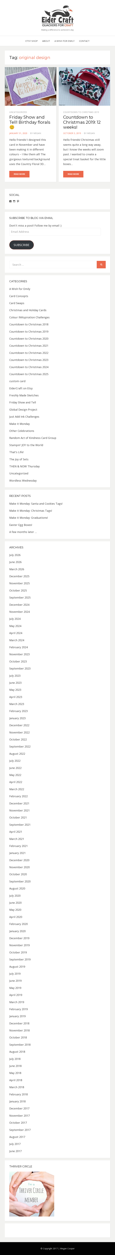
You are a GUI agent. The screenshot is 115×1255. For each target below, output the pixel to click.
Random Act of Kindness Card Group (32, 438)
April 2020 (15, 917)
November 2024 (19, 611)
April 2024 (15, 633)
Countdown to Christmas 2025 (28, 374)
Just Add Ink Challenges (24, 416)
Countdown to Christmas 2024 (28, 367)
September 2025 (20, 597)
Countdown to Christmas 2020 (28, 338)
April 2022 (15, 782)
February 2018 (18, 1094)
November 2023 (19, 654)
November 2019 (19, 945)
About (46, 40)
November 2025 (19, 583)
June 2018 (15, 1066)
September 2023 (20, 668)
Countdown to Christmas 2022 (28, 353)
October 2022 (18, 739)
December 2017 (19, 1108)
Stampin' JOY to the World (26, 445)
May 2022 (15, 775)
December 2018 (19, 1023)
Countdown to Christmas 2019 (81, 112)
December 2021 (19, 803)
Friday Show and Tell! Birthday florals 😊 (29, 122)
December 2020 (19, 860)
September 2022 (20, 746)
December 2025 (19, 576)
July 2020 (15, 895)
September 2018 (20, 1044)
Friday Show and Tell (22, 402)
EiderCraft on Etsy (21, 388)
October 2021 (18, 817)
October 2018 (18, 1037)
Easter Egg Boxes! (20, 525)
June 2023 (15, 682)
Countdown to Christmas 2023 (28, 360)
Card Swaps (16, 303)
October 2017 (18, 1122)
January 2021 (17, 853)
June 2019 (15, 980)
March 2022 (16, 789)
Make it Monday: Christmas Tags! (30, 510)
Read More (19, 174)
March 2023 (16, 704)
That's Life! (16, 452)
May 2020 (15, 909)
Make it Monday (19, 424)
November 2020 (19, 867)
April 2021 (15, 831)
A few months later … (23, 532)
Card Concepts (18, 296)
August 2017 (17, 1137)
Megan (37, 133)
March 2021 (16, 839)
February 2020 (18, 924)
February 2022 (18, 796)
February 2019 (18, 1009)
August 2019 (17, 966)
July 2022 (15, 760)
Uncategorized (18, 112)
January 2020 (17, 931)
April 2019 (15, 995)
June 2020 (15, 902)
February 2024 (18, 647)
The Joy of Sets (18, 459)
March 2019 (16, 1002)
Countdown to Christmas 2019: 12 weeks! (82, 122)
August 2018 (17, 1051)
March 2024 (16, 640)
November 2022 (19, 732)
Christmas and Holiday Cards (27, 310)
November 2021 (19, 810)
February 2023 (18, 711)
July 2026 (15, 555)
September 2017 (20, 1130)
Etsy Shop (31, 40)
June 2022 (15, 768)
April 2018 (15, 1080)
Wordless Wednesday (23, 480)
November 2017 (19, 1115)
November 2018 (19, 1030)
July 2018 (15, 1059)
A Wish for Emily (65, 40)
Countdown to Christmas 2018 (28, 324)
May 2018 (15, 1073)
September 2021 (20, 824)
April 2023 (15, 697)
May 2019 (15, 988)
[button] (57, 15)
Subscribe (21, 245)
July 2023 (15, 675)
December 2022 (19, 725)
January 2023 (17, 718)
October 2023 (18, 661)
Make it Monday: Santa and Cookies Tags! (35, 503)
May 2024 (15, 626)
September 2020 (20, 881)
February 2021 (18, 846)
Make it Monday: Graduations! (28, 517)
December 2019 (19, 938)
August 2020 (17, 888)
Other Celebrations (21, 431)
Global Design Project (23, 409)
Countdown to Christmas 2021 (28, 345)
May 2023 (15, 690)
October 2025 (18, 590)
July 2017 (15, 1144)
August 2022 (17, 753)
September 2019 (20, 959)
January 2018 (17, 1101)
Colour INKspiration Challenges (29, 317)
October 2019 (18, 952)
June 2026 (15, 562)
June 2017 (15, 1151)
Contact (84, 40)
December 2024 (19, 604)
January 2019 (17, 1016)
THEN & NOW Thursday (24, 466)
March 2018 (16, 1087)
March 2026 (16, 569)
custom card (17, 381)
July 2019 (15, 973)
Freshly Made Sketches (24, 395)
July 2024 (15, 619)
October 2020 (18, 874)
